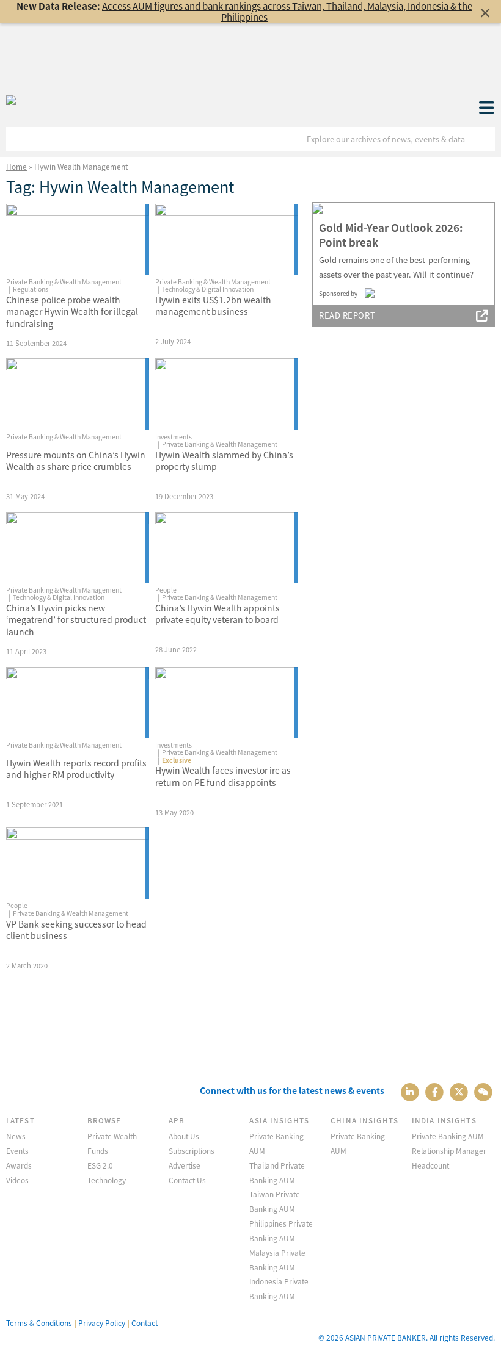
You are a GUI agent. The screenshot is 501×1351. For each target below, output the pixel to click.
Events (17, 1150)
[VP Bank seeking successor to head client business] (77, 863)
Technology (106, 1180)
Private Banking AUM (448, 1136)
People (166, 589)
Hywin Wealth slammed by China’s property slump (224, 461)
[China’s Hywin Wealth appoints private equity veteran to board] (226, 547)
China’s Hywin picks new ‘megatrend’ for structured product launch (76, 620)
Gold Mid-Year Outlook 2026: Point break (391, 235)
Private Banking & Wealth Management (64, 281)
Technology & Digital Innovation (208, 289)
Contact (144, 1322)
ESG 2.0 (100, 1165)
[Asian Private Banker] (11, 100)
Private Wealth (112, 1136)
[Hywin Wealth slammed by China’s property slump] (226, 394)
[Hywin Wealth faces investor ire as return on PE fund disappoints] (226, 702)
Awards (19, 1165)
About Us (184, 1136)
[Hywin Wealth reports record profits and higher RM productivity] (77, 702)
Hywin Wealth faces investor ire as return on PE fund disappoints (223, 776)
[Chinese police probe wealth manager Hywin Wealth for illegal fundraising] (77, 239)
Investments (173, 436)
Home (16, 166)
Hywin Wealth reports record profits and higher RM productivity (76, 769)
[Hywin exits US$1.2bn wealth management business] (226, 239)
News (16, 1136)
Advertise (184, 1165)
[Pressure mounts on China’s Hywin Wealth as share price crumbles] (77, 394)
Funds (97, 1150)
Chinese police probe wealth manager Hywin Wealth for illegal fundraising (72, 312)
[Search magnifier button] (482, 139)
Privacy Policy (101, 1322)
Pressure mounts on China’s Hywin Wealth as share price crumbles (75, 461)
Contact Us (187, 1180)
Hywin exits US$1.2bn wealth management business (213, 306)
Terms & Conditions (39, 1322)
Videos (17, 1180)
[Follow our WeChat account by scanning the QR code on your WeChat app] (483, 1091)
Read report (347, 315)
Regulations (30, 289)
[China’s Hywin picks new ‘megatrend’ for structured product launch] (77, 547)
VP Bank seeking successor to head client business (76, 930)
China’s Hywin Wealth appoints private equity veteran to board (217, 614)
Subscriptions (191, 1150)
